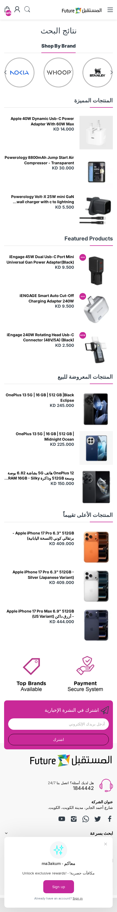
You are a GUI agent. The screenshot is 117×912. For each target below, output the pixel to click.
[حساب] (17, 9)
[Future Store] (81, 14)
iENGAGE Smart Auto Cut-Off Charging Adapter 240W (47, 298)
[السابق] (5, 72)
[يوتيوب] (62, 819)
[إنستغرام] (73, 819)
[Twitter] (97, 819)
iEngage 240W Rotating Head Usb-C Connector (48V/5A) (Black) (40, 337)
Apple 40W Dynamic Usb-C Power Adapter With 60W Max (42, 121)
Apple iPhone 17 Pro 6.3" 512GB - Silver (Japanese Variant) (43, 575)
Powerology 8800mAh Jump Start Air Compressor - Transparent (39, 160)
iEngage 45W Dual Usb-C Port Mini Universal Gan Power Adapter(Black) (40, 259)
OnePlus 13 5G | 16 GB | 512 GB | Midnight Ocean (45, 436)
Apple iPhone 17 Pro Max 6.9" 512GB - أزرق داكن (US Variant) (40, 614)
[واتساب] (85, 819)
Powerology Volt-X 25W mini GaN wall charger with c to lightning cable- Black (42, 199)
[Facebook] (109, 819)
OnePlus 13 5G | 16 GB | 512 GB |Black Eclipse (40, 397)
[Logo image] (97, 72)
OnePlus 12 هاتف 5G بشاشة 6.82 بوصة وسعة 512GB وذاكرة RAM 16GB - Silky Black (41, 476)
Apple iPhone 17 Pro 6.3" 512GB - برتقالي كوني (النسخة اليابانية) (43, 536)
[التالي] (111, 72)
